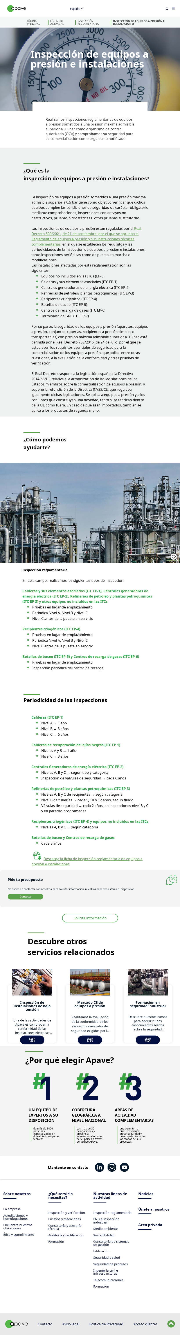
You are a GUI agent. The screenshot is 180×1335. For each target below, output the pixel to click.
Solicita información (90, 918)
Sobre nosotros (17, 1194)
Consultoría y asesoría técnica (64, 1227)
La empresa (12, 1209)
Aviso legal (70, 1324)
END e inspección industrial (106, 1220)
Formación (56, 1241)
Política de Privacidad (106, 1324)
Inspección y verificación (66, 1213)
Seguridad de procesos (110, 1264)
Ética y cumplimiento (18, 1234)
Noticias (145, 1194)
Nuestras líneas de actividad (110, 1196)
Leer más (32, 1040)
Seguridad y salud (106, 1257)
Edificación (101, 1251)
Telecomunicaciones (108, 1280)
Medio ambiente (105, 1229)
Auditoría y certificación (66, 1235)
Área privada (150, 1225)
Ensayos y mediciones (64, 1219)
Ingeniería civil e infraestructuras (105, 1272)
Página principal (33, 22)
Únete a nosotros (153, 1210)
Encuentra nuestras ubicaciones (17, 1226)
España (74, 9)
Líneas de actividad (57, 22)
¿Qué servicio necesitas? (60, 1196)
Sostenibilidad (104, 1235)
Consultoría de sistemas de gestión (111, 1243)
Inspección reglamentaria (88, 22)
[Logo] (17, 13)
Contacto (25, 896)
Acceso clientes (145, 1324)
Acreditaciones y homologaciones (15, 1217)
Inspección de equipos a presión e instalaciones (139, 22)
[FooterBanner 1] (16, 1326)
